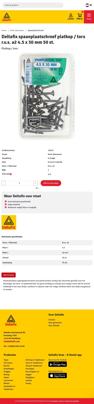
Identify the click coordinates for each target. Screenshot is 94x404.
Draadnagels (9, 368)
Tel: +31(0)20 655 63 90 (14, 346)
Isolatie (29, 380)
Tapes (6, 360)
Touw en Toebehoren (34, 363)
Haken (6, 377)
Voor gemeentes (55, 322)
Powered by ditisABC (72, 401)
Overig (28, 383)
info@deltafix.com (12, 341)
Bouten (7, 366)
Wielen (7, 383)
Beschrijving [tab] (8, 275)
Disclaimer (54, 401)
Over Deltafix (53, 325)
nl (90, 4)
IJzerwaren (8, 380)
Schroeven (8, 363)
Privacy (61, 401)
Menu (89, 19)
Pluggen (7, 371)
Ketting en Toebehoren (35, 360)
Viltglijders (30, 377)
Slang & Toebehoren (34, 366)
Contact (51, 319)
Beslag (6, 374)
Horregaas (30, 368)
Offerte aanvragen (51, 183)
